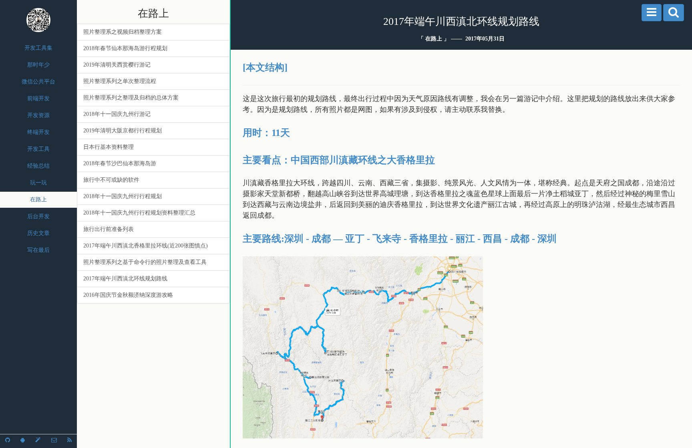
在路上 (38, 200)
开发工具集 (38, 48)
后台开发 (38, 216)
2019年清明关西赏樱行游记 (117, 65)
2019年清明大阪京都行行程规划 (122, 131)
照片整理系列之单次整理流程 (119, 81)
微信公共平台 (38, 82)
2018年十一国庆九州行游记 (117, 114)
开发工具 (38, 149)
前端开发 (38, 98)
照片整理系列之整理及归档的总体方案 (131, 98)
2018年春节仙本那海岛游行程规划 (125, 48)
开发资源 (38, 115)
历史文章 (38, 233)
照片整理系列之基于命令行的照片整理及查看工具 (145, 262)
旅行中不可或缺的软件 (111, 180)
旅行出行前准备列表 (108, 229)
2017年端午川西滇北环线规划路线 (125, 279)
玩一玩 (38, 183)
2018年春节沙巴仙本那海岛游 (119, 163)
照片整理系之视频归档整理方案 (122, 32)
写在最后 (38, 250)
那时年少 (38, 65)
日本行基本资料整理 (108, 147)
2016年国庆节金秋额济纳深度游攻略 (128, 295)
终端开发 (38, 132)
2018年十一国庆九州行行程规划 (122, 196)
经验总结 (38, 166)
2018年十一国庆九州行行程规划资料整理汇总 (139, 213)
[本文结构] (265, 67)
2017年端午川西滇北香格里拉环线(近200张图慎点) (145, 246)
